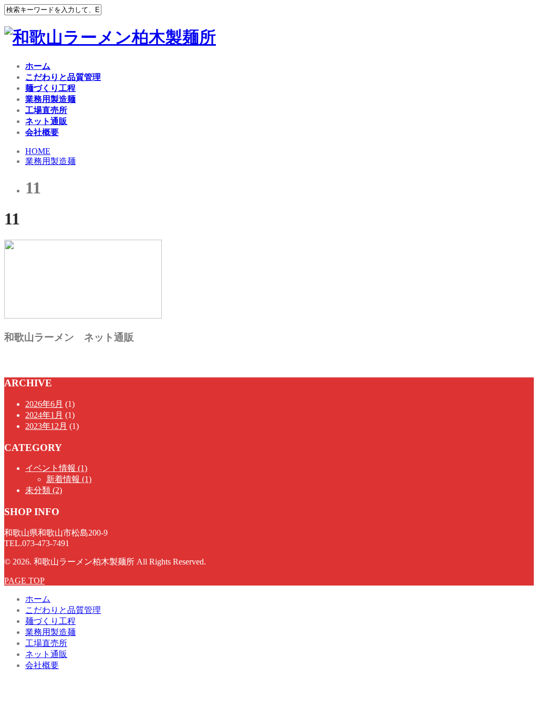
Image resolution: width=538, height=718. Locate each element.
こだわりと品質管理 (63, 77)
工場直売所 (46, 110)
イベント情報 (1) (56, 468)
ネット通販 (46, 121)
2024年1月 (44, 415)
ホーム (37, 65)
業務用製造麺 (50, 99)
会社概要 (42, 132)
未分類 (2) (43, 490)
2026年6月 (44, 403)
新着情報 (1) (68, 479)
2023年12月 (46, 426)
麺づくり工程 (50, 88)
